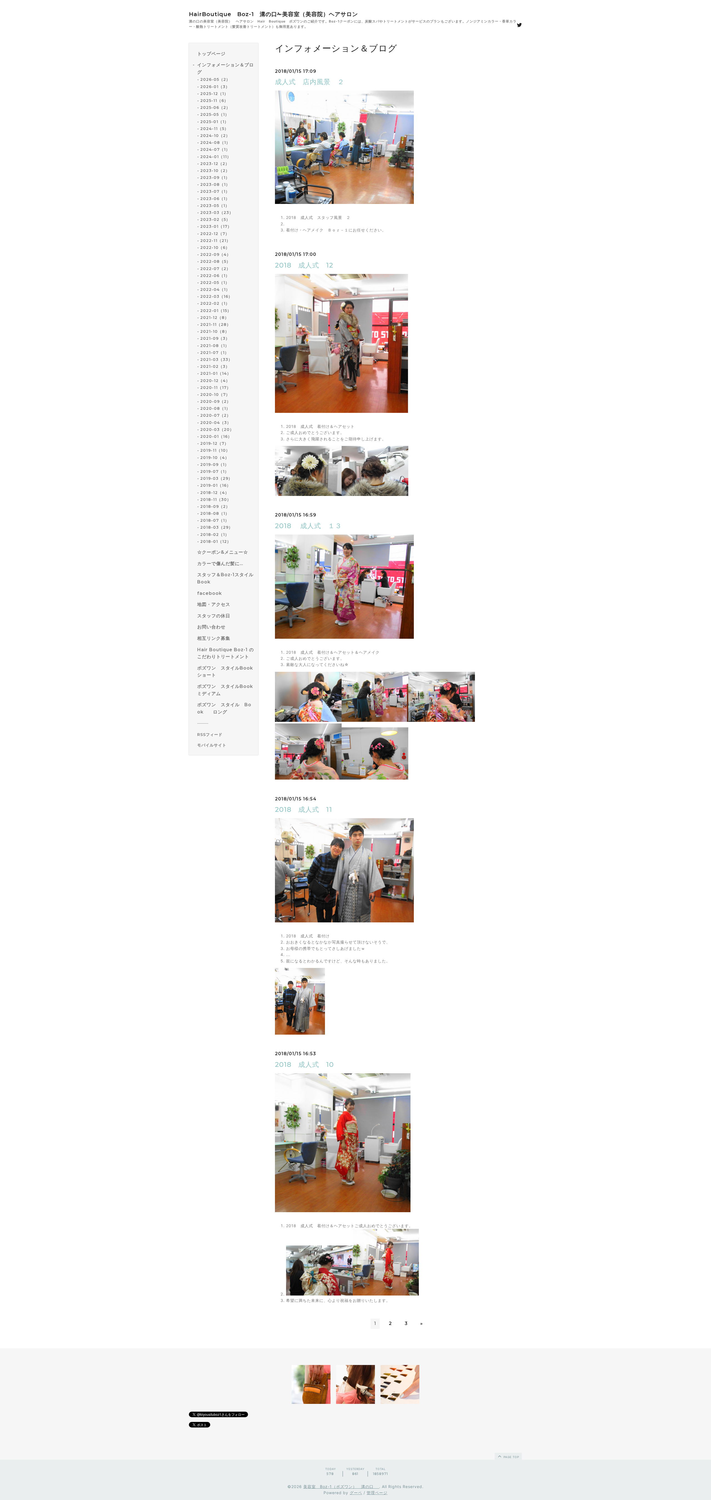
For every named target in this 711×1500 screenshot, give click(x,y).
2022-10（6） (215, 247)
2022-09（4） (215, 254)
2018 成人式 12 (304, 265)
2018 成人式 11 (303, 809)
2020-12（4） (215, 380)
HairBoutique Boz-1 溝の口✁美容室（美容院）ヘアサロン (273, 14)
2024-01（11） (215, 156)
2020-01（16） (216, 436)
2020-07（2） (215, 415)
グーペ (356, 1492)
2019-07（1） (214, 471)
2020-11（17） (215, 387)
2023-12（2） (214, 163)
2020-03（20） (217, 429)
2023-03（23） (216, 212)
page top (510, 1457)
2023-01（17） (216, 226)
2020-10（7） (215, 394)
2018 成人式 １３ (308, 526)
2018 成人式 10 (304, 1064)
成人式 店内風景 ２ (309, 82)
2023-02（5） (215, 219)
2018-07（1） (214, 520)
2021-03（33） (216, 359)
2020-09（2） (215, 401)
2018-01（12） (215, 541)
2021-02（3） (215, 366)
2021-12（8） (214, 317)
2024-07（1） (215, 149)
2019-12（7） (214, 443)
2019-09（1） (214, 464)
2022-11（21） (215, 240)
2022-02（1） (215, 303)
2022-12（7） (214, 233)
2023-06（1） (215, 198)
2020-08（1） (215, 408)
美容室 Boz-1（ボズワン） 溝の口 (341, 1486)
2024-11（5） (214, 128)
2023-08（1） (215, 184)
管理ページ (377, 1492)
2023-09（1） (215, 177)
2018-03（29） (216, 527)
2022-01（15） (215, 310)
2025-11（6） (214, 100)
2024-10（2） (215, 135)
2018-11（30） (215, 499)
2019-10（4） (214, 457)
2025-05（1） (214, 114)
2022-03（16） (216, 296)
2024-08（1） (215, 142)
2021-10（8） (214, 331)
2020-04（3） (215, 422)
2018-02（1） (214, 534)
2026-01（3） (215, 86)
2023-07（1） (215, 191)
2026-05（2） (215, 79)
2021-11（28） (215, 324)
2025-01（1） (214, 121)
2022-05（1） (214, 282)
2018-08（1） (214, 513)
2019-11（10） (215, 450)
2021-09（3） (215, 338)
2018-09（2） (215, 506)
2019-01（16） (215, 485)
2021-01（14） (215, 373)
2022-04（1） (215, 289)
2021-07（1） (214, 352)
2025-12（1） (214, 93)
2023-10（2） (215, 170)
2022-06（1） (215, 275)
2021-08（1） (214, 345)
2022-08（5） (215, 261)
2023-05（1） (214, 205)
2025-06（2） (215, 107)
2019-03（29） (216, 478)
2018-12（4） (214, 492)
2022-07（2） (215, 268)
